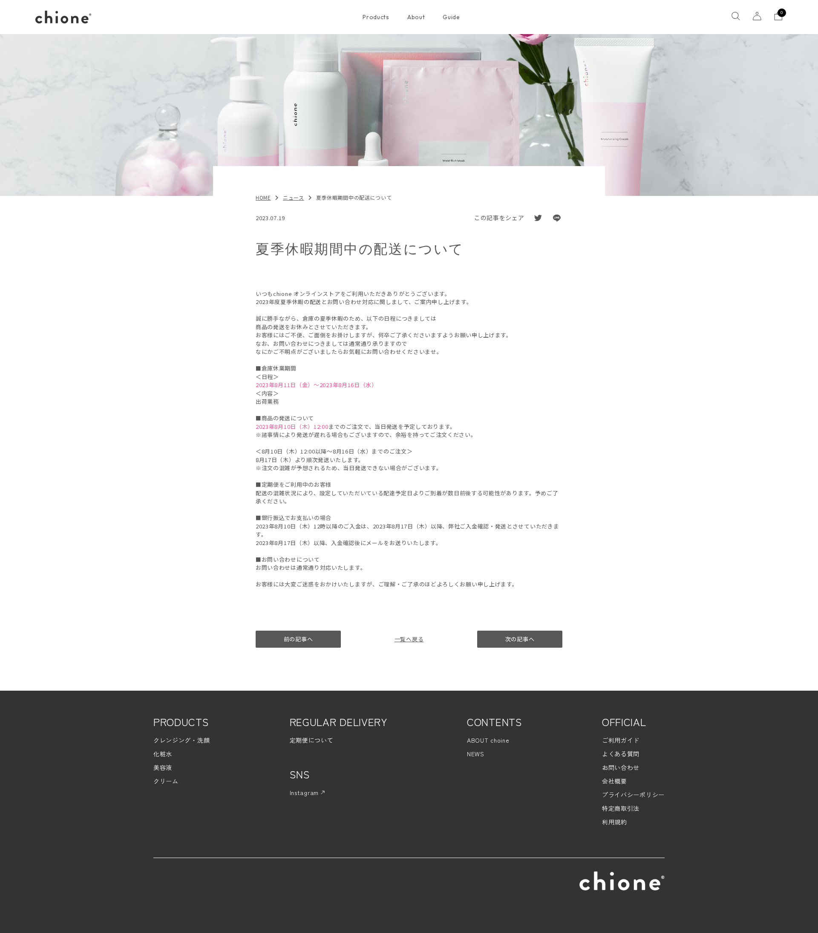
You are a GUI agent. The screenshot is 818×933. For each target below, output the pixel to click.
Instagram (305, 792)
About (416, 17)
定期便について (312, 740)
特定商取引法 (620, 808)
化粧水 (162, 753)
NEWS (475, 753)
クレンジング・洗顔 (181, 740)
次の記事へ (520, 639)
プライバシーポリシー (633, 794)
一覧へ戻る (409, 639)
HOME (263, 197)
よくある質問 (620, 753)
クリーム (166, 781)
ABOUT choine (488, 740)
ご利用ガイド (620, 740)
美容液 (162, 767)
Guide (451, 17)
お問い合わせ (620, 767)
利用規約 (614, 822)
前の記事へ (298, 639)
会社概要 (614, 781)
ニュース (293, 197)
